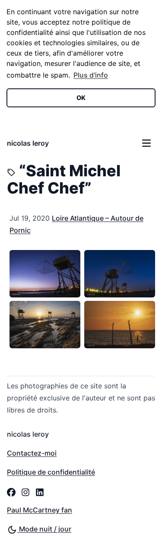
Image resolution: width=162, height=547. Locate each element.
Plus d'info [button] (90, 75)
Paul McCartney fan (39, 510)
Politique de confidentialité (51, 472)
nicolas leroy (28, 143)
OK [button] (81, 97)
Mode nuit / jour (44, 529)
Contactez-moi (32, 453)
